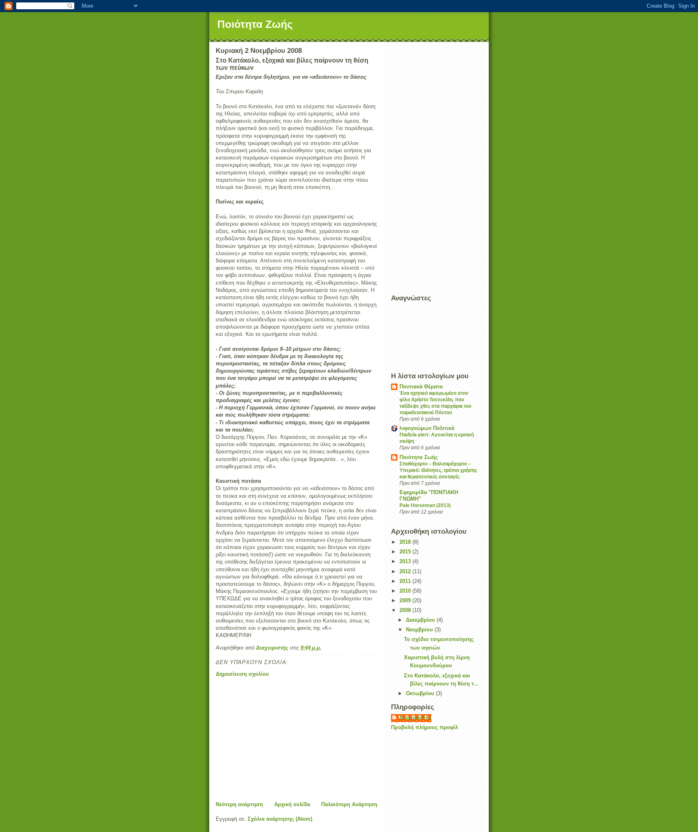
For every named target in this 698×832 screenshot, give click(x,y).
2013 (405, 561)
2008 (405, 610)
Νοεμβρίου (420, 630)
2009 (405, 600)
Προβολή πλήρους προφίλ (424, 727)
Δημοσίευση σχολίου (242, 674)
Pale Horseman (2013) (425, 505)
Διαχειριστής (415, 718)
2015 (405, 552)
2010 (405, 591)
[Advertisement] (296, 739)
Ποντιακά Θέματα (421, 387)
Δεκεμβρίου (421, 620)
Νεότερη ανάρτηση (239, 804)
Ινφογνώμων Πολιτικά (426, 428)
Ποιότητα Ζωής (255, 24)
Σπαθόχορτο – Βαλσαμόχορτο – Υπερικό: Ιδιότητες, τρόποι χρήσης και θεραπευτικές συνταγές (438, 470)
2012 (405, 571)
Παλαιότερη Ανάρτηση (349, 804)
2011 (405, 581)
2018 (405, 542)
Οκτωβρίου (421, 693)
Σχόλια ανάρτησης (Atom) (280, 819)
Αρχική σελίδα (292, 804)
